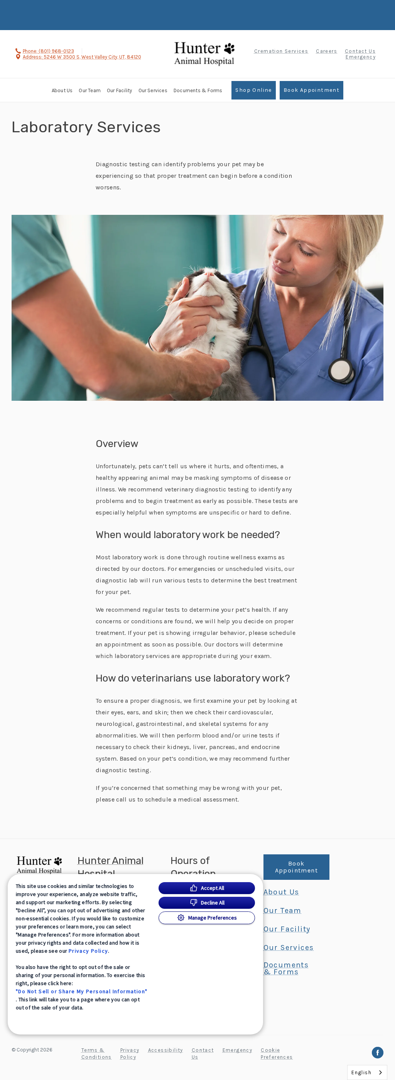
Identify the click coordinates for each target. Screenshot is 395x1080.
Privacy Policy (88, 950)
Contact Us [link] (360, 51)
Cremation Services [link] (281, 51)
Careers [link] (326, 51)
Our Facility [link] (119, 90)
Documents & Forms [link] (198, 90)
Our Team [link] (90, 90)
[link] (204, 52)
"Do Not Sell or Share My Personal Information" (81, 991)
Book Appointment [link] (311, 90)
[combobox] (367, 1072)
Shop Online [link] (253, 90)
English (361, 1072)
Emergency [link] (361, 57)
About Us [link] (62, 90)
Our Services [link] (152, 90)
